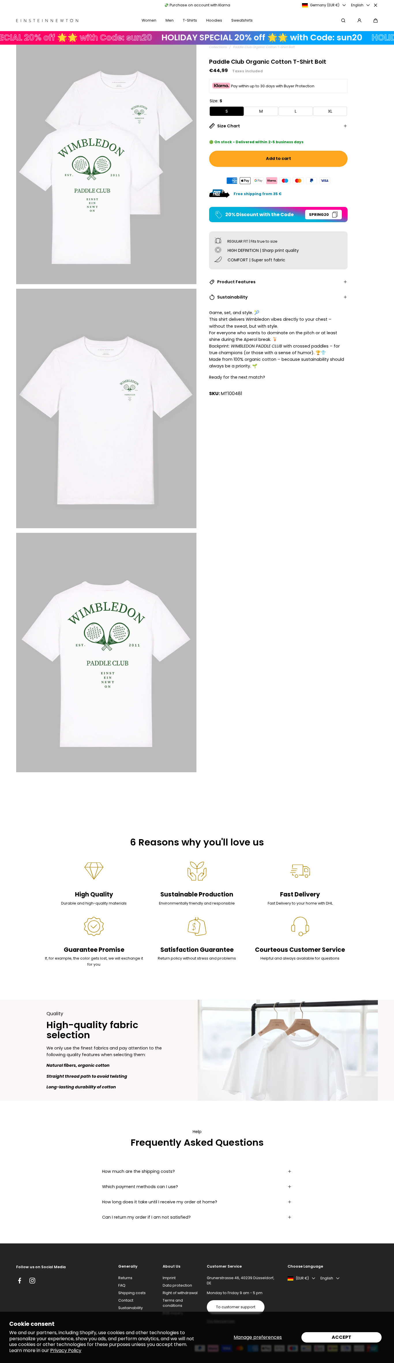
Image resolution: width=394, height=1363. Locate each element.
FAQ (121, 1285)
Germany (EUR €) (324, 5)
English (357, 5)
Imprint (169, 1277)
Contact (125, 1300)
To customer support (235, 1307)
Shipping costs (132, 1292)
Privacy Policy (65, 1350)
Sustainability (130, 1307)
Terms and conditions (173, 1303)
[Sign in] (359, 20)
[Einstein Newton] (47, 20)
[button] (375, 20)
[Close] (375, 5)
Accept (341, 1337)
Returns (125, 1277)
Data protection (177, 1285)
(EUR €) (302, 1278)
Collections (218, 47)
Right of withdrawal (180, 1292)
